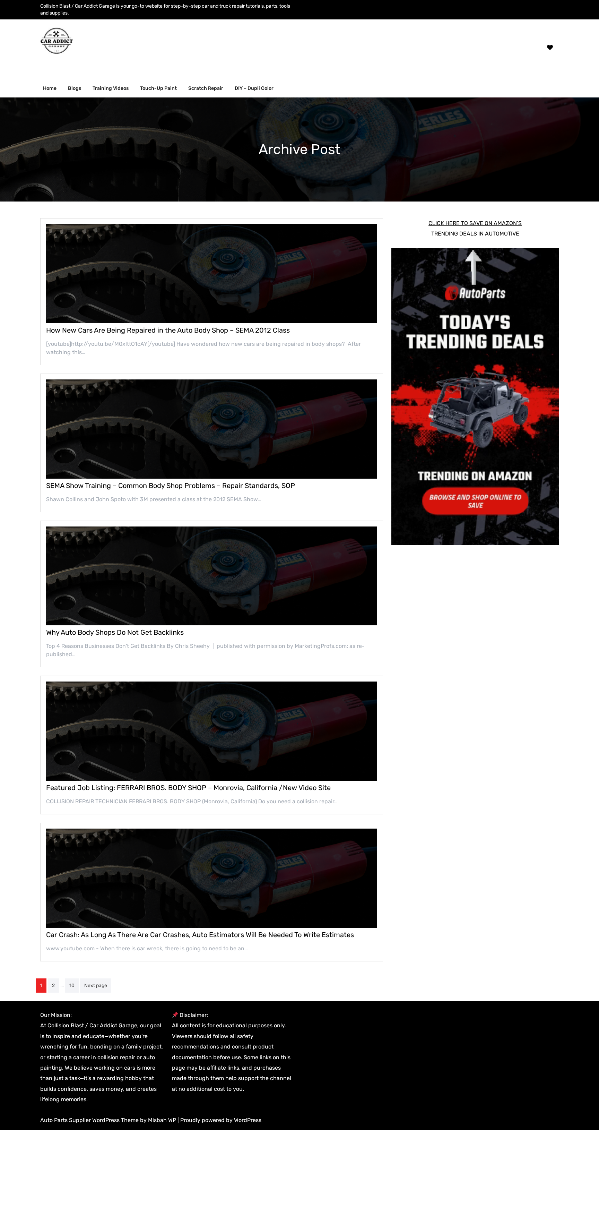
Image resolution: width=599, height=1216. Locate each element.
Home (50, 88)
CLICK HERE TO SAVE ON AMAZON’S (475, 223)
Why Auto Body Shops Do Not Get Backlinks (115, 632)
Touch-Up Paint (158, 88)
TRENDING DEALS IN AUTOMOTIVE (475, 233)
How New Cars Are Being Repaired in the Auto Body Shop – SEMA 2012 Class (168, 330)
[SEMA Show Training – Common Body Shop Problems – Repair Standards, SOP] (211, 429)
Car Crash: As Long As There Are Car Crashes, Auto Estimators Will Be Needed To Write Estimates (200, 935)
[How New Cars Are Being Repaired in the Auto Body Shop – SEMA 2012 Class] (211, 273)
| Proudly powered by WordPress (219, 1120)
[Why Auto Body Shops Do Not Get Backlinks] (211, 576)
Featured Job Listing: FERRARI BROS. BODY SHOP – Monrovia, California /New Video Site (188, 787)
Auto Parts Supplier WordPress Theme (90, 1120)
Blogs (74, 88)
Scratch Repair (205, 88)
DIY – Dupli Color (254, 88)
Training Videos (111, 88)
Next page (95, 985)
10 (72, 985)
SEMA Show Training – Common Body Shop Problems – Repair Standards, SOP (170, 485)
